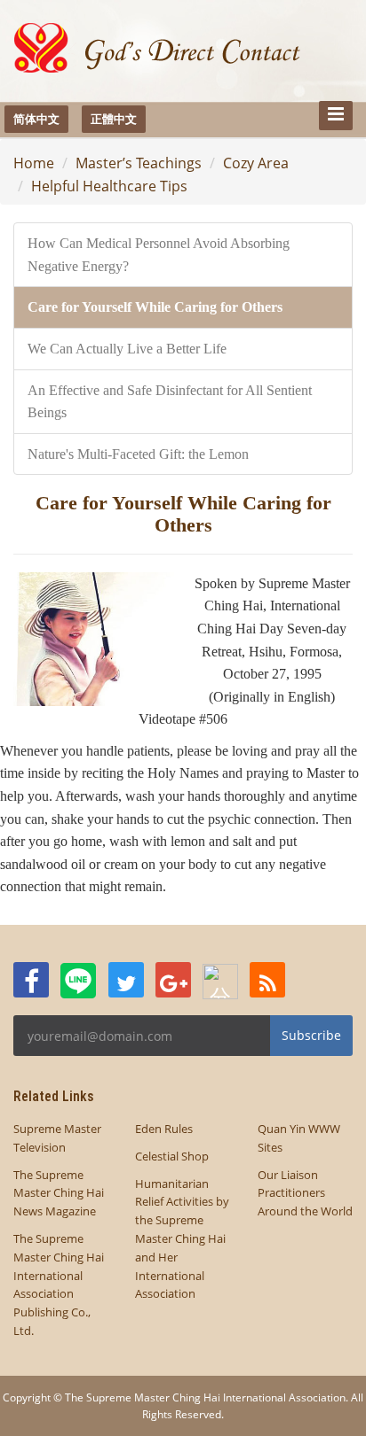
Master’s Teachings (139, 163)
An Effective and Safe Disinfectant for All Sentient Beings (170, 402)
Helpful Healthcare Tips (109, 186)
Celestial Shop (172, 1156)
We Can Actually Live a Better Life (127, 348)
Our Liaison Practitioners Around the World (305, 1193)
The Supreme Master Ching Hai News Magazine (58, 1193)
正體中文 (114, 119)
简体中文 (36, 119)
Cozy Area (256, 163)
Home (33, 163)
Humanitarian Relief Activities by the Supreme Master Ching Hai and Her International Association (182, 1239)
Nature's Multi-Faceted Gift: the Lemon (138, 454)
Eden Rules (164, 1129)
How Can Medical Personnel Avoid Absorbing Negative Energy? (159, 255)
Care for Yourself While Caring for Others (155, 306)
